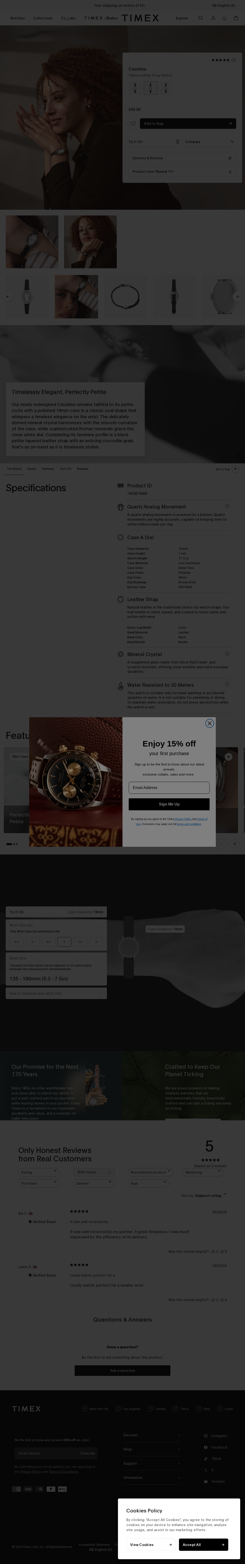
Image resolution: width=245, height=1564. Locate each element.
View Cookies (142, 1544)
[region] (179, 1528)
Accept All (192, 1544)
